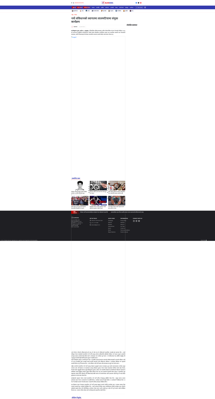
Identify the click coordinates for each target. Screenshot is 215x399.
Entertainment (111, 226)
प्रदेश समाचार (80, 7)
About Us (122, 224)
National (110, 222)
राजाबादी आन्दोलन (96, 10)
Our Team (122, 226)
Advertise (122, 222)
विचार (116, 7)
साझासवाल (75, 26)
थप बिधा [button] (131, 7)
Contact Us (122, 228)
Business (110, 224)
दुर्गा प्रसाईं (104, 10)
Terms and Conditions (125, 230)
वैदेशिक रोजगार (87, 7)
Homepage (110, 220)
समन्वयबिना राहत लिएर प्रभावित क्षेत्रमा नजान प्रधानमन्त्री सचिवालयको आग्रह (112, 212)
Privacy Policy (123, 220)
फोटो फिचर (121, 7)
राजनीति (97, 7)
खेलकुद (126, 7)
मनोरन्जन (107, 7)
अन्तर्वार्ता (112, 7)
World (109, 230)
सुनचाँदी (126, 10)
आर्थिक (102, 7)
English (111, 10)
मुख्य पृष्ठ (74, 7)
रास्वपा (89, 10)
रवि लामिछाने (119, 10)
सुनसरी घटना (76, 10)
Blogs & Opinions (112, 232)
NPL (132, 10)
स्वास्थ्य (93, 7)
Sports (109, 228)
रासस (82, 10)
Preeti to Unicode (124, 232)
